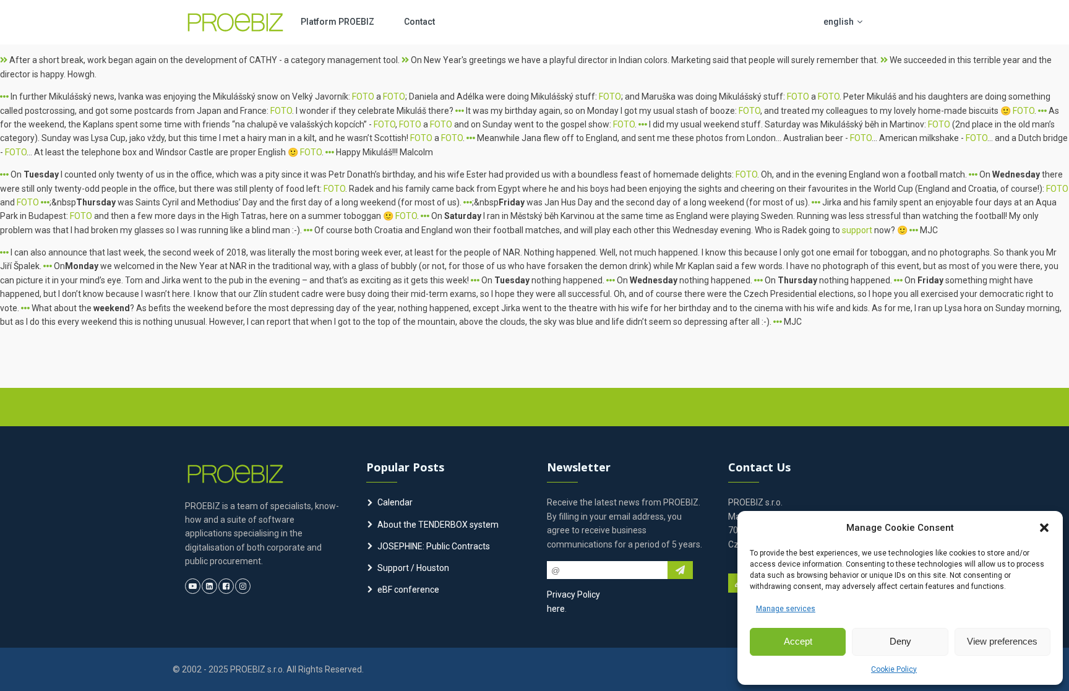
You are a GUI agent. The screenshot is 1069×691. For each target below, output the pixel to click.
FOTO (363, 96)
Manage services (785, 608)
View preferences (1002, 641)
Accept (798, 641)
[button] (1044, 527)
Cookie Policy (894, 669)
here (556, 609)
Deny (900, 641)
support (857, 230)
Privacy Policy (573, 594)
